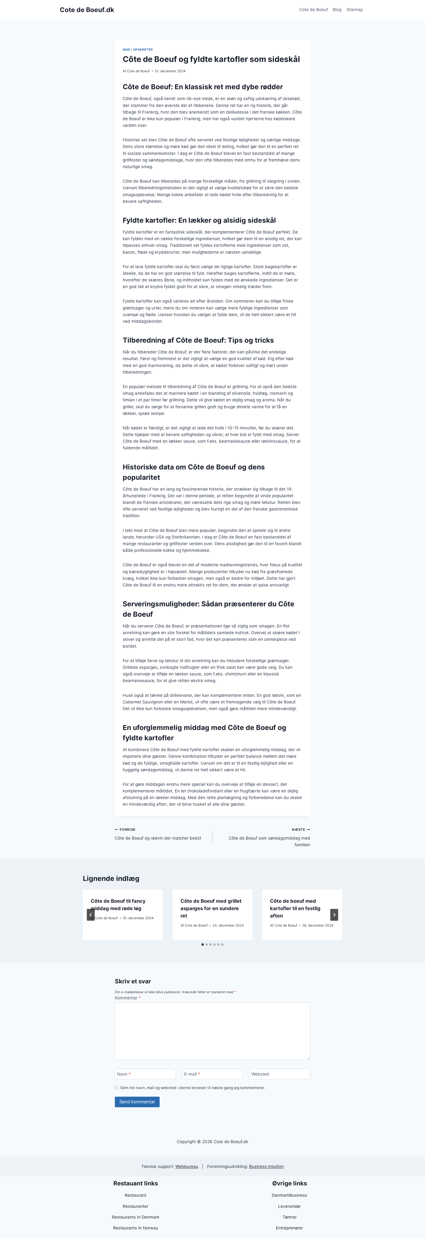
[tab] (202, 944)
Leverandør (289, 1206)
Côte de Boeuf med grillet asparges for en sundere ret (211, 908)
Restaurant (135, 1195)
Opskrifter (143, 49)
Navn (124, 1074)
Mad (126, 49)
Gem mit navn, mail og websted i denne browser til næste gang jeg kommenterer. (192, 1087)
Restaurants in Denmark (135, 1217)
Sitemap (355, 9)
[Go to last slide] (91, 915)
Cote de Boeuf (313, 9)
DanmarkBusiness (289, 1195)
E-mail (192, 1074)
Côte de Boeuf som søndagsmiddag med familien (269, 837)
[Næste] (334, 915)
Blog (337, 9)
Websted (260, 1074)
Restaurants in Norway (135, 1227)
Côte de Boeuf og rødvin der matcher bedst (158, 834)
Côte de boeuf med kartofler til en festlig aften (295, 908)
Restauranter (135, 1206)
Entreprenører (289, 1227)
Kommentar (128, 997)
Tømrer (290, 1217)
